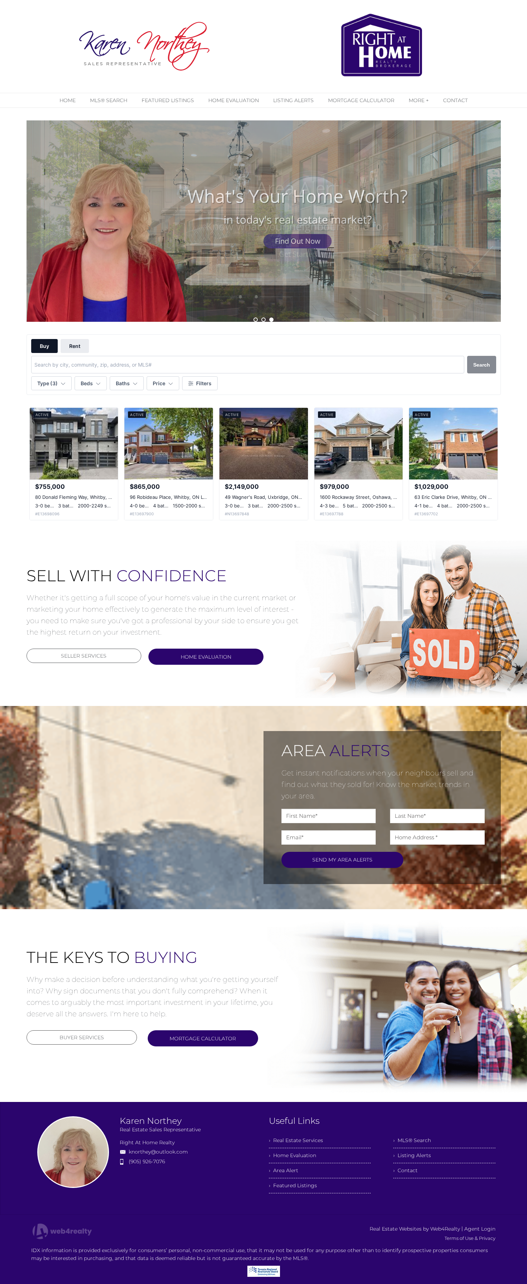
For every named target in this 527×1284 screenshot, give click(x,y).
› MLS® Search (412, 1140)
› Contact (405, 1170)
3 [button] (271, 320)
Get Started (298, 241)
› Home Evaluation (292, 1155)
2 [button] (263, 320)
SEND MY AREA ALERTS (342, 859)
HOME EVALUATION (206, 657)
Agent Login (479, 1229)
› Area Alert (283, 1170)
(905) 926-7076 (147, 1161)
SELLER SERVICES (83, 656)
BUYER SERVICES (82, 1037)
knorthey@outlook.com (158, 1152)
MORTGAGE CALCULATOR (203, 1038)
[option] (264, 221)
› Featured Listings (293, 1185)
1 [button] (255, 320)
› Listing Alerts (412, 1155)
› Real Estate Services (296, 1140)
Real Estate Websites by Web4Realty (415, 1229)
